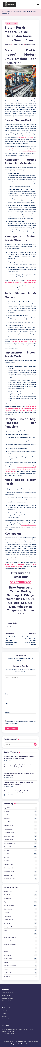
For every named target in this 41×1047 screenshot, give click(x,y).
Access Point (8, 891)
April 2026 (7, 818)
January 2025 (8, 864)
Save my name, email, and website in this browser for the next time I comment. (20, 722)
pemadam (7, 948)
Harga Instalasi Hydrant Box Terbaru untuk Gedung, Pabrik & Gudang (18, 783)
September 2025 (9, 843)
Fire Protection (8, 919)
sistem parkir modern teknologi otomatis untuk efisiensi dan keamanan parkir (20, 283)
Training (4, 1013)
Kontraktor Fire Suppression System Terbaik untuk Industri (19, 774)
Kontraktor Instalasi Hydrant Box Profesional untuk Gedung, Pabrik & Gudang (19, 792)
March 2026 (7, 822)
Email (7, 703)
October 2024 (8, 875)
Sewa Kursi (7, 955)
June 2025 (7, 854)
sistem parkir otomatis (25, 137)
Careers (4, 1016)
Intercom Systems (7, 1001)
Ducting (6, 912)
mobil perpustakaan (10, 944)
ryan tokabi (12, 623)
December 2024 (9, 868)
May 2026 (7, 815)
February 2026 (8, 825)
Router (6, 951)
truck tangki (7, 973)
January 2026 (8, 829)
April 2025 (7, 861)
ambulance (7, 898)
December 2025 (9, 832)
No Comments (31, 44)
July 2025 (7, 850)
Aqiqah (6, 902)
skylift (6, 962)
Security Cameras (7, 998)
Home (4, 11)
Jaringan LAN (8, 927)
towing (6, 969)
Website (7, 712)
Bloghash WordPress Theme (20, 1044)
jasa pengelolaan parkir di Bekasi (23, 341)
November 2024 (9, 871)
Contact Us (5, 1019)
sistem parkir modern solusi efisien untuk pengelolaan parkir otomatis (20, 408)
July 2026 (7, 808)
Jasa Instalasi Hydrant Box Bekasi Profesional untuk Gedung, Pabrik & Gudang (19, 757)
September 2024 (9, 879)
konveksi (6, 934)
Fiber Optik (7, 916)
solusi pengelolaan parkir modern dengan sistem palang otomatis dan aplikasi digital (20, 469)
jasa (5, 930)
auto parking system (29, 151)
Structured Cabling (10, 966)
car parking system (24, 410)
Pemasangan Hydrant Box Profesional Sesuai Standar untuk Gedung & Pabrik (19, 766)
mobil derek (7, 941)
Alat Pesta (7, 895)
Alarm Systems (7, 995)
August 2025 (8, 847)
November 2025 (9, 836)
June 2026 (7, 811)
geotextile (7, 923)
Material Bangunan (10, 937)
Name (7, 694)
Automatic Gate (11, 23)
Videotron (7, 976)
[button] (11, 627)
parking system (10, 149)
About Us (5, 1011)
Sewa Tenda (8, 958)
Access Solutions (7, 993)
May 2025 (7, 857)
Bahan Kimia (8, 909)
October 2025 (8, 839)
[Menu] (38, 4)
